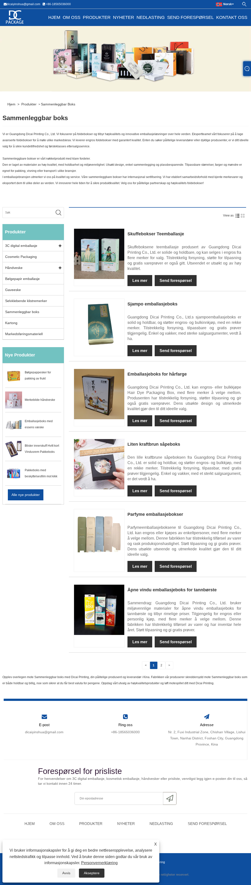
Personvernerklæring (99, 863)
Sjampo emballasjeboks (152, 304)
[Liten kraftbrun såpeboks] (99, 464)
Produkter (97, 17)
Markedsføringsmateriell (24, 334)
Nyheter (123, 17)
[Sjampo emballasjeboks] (99, 323)
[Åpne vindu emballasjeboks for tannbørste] (99, 609)
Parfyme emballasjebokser (155, 514)
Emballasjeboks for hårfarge (157, 374)
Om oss (71, 17)
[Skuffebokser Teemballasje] (99, 253)
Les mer (139, 280)
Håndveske (14, 268)
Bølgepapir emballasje (22, 279)
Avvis (66, 873)
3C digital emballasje (21, 246)
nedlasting (151, 17)
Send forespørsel (190, 17)
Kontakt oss (231, 17)
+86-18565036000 (58, 4)
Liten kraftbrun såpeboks (153, 444)
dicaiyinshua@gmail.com (23, 4)
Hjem (54, 17)
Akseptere (92, 873)
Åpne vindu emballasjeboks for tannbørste (172, 589)
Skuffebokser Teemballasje (155, 233)
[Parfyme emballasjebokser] (99, 534)
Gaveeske (13, 290)
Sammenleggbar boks (58, 104)
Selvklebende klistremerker (26, 301)
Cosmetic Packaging (21, 257)
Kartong (11, 323)
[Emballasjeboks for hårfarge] (99, 393)
